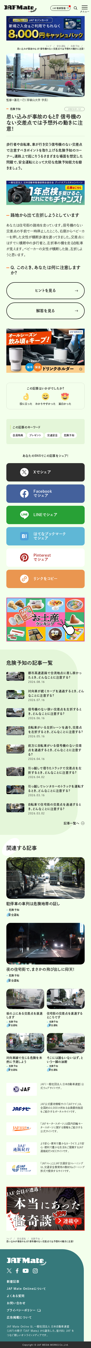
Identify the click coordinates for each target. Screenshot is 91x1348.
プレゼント (35, 435)
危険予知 (69, 435)
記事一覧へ (71, 823)
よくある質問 (16, 1295)
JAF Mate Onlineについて (26, 1288)
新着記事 (13, 1281)
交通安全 (52, 435)
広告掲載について (19, 1317)
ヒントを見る (45, 290)
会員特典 (18, 435)
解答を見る (45, 311)
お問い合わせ (16, 1303)
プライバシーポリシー (21, 1310)
